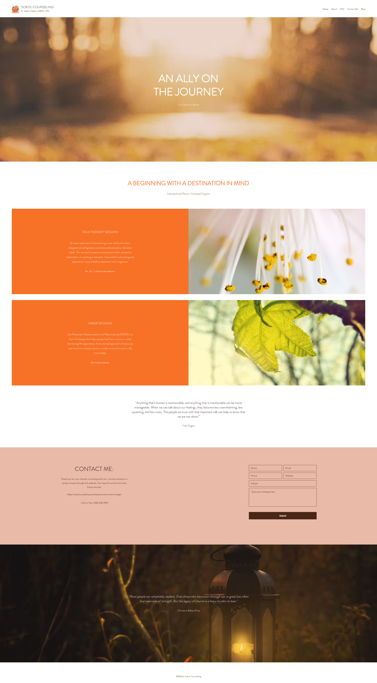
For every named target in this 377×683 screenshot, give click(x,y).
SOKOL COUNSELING (37, 7)
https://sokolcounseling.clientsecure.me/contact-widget (94, 494)
